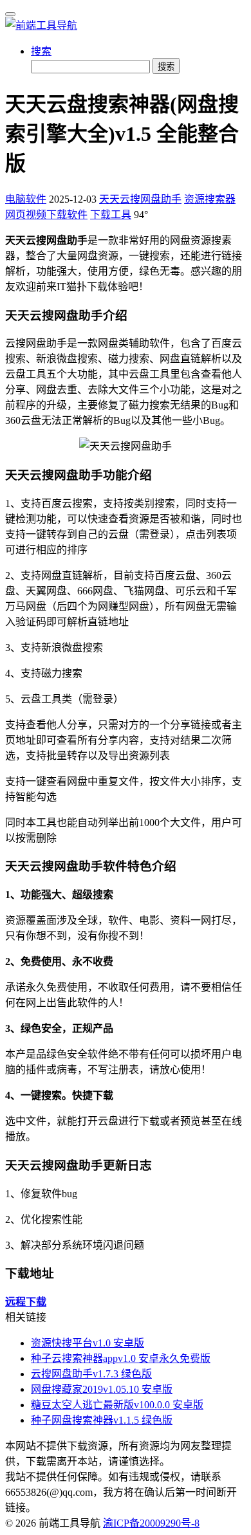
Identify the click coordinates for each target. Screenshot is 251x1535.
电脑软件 (25, 199)
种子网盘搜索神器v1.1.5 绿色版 (101, 1420)
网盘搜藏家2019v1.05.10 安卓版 (101, 1389)
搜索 (41, 51)
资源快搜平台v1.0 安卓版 (87, 1342)
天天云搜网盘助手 (140, 199)
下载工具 (110, 214)
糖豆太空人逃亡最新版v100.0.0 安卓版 (117, 1404)
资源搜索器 (210, 199)
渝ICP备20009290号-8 (151, 1523)
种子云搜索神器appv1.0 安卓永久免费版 (120, 1358)
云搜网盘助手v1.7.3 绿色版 (91, 1373)
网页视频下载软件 (46, 214)
